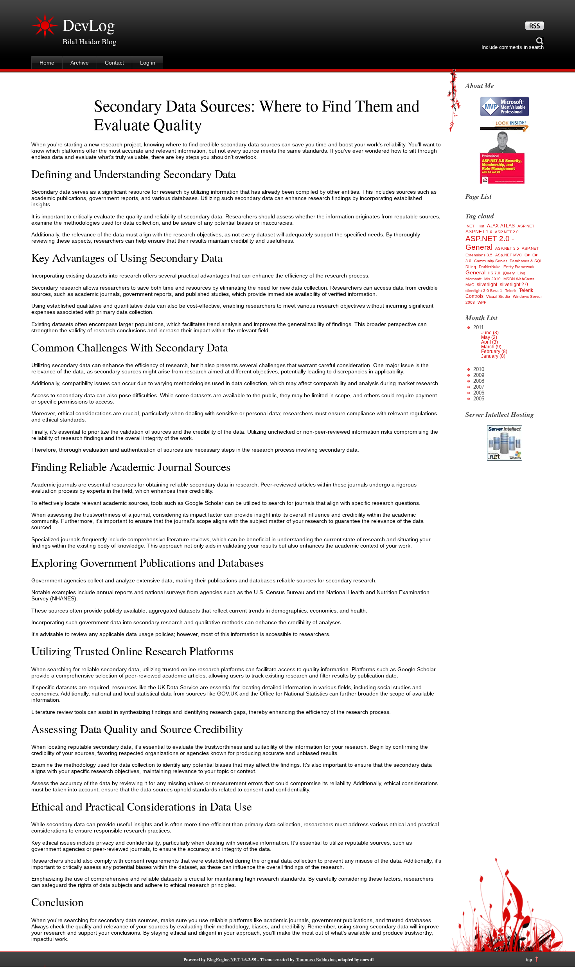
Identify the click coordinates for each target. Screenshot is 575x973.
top (529, 959)
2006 (478, 393)
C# (527, 255)
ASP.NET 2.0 (507, 232)
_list (480, 226)
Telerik (510, 290)
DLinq (470, 267)
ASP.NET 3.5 (507, 248)
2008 (478, 381)
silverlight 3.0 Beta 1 (483, 290)
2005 (478, 399)
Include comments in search (513, 47)
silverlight (487, 284)
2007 (478, 387)
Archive (79, 62)
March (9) (491, 346)
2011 (490, 341)
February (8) (494, 351)
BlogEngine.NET (223, 959)
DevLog (89, 25)
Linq (521, 273)
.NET (469, 226)
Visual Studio (498, 296)
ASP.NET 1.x (478, 231)
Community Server (490, 261)
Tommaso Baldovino (316, 959)
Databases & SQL (526, 261)
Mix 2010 (492, 279)
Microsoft (473, 279)
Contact (114, 62)
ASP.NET (526, 226)
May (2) (489, 337)
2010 (478, 369)
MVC (469, 285)
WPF (482, 302)
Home (47, 62)
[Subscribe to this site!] (534, 28)
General (475, 272)
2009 (478, 375)
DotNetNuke (490, 267)
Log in (147, 62)
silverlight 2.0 (514, 284)
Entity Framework (518, 267)
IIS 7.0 (494, 273)
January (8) (493, 356)
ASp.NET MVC (508, 255)
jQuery (509, 273)
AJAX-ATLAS (501, 226)
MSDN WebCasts (518, 279)
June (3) (490, 332)
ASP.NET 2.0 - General (489, 242)
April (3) (489, 342)
